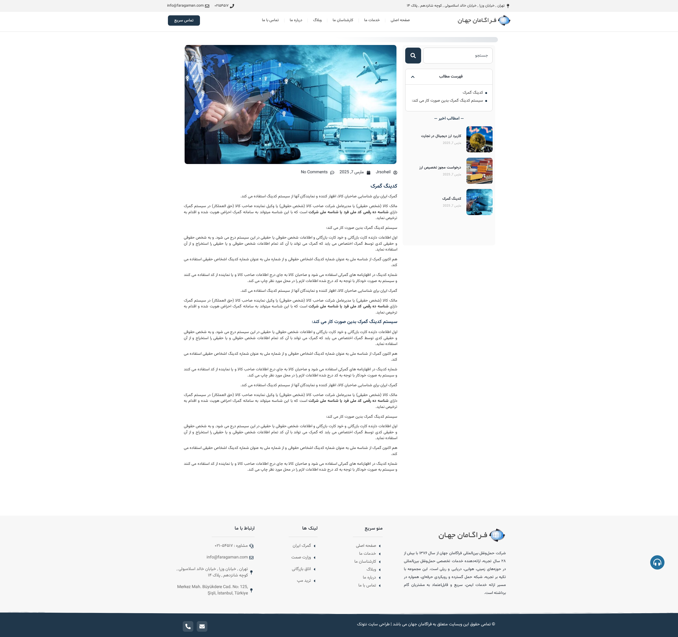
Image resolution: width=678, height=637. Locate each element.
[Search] (413, 55)
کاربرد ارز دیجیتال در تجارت (441, 136)
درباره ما (296, 20)
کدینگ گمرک (473, 93)
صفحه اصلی (400, 20)
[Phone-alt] (188, 626)
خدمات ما (372, 20)
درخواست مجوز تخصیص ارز (440, 168)
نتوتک (361, 624)
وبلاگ (317, 20)
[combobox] (458, 55)
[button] (413, 77)
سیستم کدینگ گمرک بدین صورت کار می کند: (447, 101)
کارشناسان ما (343, 20)
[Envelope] (202, 626)
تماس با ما (270, 20)
